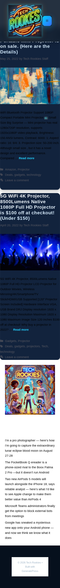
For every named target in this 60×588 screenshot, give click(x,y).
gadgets (19, 174)
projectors (33, 346)
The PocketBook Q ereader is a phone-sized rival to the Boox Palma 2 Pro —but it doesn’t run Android (29, 467)
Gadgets (10, 341)
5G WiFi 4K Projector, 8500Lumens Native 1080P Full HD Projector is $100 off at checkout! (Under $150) (28, 207)
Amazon (10, 169)
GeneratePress (30, 571)
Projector (24, 169)
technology (34, 174)
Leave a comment (17, 180)
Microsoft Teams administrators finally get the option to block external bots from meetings (30, 511)
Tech (45, 346)
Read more (26, 158)
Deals (9, 174)
